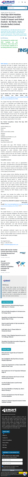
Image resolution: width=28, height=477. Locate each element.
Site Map (5, 445)
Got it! (23, 472)
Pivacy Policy (5, 442)
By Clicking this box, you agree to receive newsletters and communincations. (10, 467)
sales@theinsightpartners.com (11, 244)
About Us (5, 435)
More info (9, 475)
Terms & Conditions (7, 440)
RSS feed (5, 447)
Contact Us (5, 437)
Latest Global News (7, 302)
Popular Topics (6, 349)
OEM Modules (4, 63)
